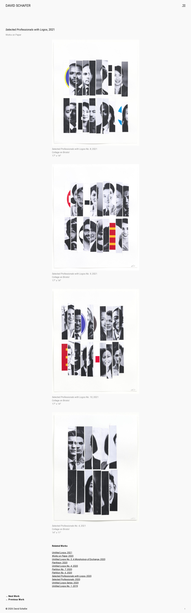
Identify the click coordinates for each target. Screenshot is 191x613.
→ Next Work (12, 596)
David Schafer (18, 6)
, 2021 (62, 552)
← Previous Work (15, 599)
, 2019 (65, 586)
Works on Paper (13, 34)
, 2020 (62, 556)
